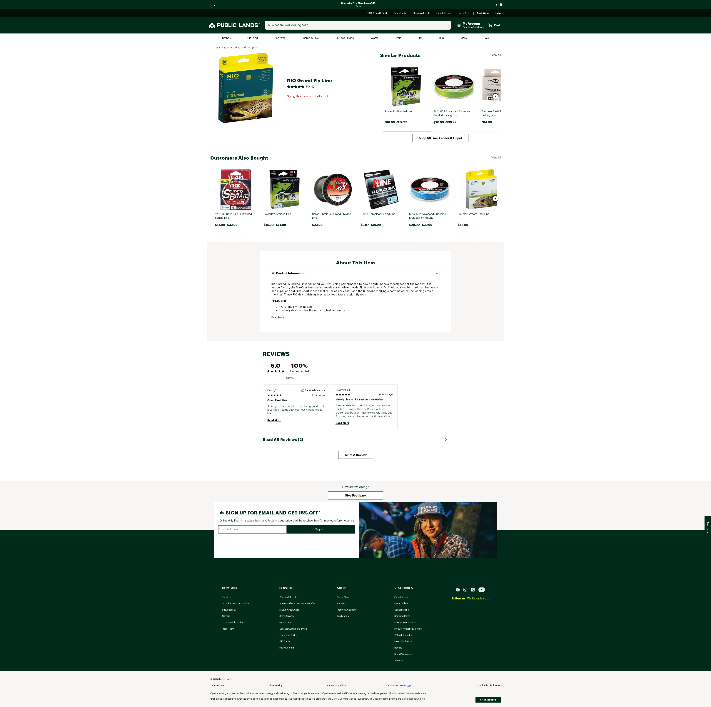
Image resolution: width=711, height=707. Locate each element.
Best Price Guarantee (405, 622)
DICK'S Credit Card (377, 13)
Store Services (286, 616)
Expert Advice (444, 13)
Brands (226, 38)
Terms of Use (217, 685)
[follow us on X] (474, 589)
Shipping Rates (402, 616)
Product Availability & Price (408, 629)
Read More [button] (277, 317)
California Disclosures (489, 685)
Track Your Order (288, 635)
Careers (226, 616)
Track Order (483, 13)
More (464, 38)
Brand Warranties (403, 654)
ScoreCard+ (400, 13)
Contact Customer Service (293, 629)
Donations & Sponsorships (235, 603)
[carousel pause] (501, 4)
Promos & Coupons (346, 610)
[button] (495, 96)
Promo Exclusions (403, 641)
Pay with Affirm (287, 648)
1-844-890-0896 (401, 693)
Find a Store (464, 13)
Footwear (281, 38)
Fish (420, 38)
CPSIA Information (403, 635)
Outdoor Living (345, 38)
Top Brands (343, 616)
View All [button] (496, 55)
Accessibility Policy (336, 685)
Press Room (228, 629)
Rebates (341, 603)
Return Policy (401, 603)
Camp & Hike (311, 38)
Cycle (398, 38)
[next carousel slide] (496, 4)
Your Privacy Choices (395, 685)
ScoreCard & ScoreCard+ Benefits (297, 603)
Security (398, 660)
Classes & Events (421, 13)
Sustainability (229, 610)
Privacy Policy (275, 685)
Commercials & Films (233, 622)
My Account (285, 622)
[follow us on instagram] (466, 589)
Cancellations (401, 610)
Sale (486, 38)
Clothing (252, 38)
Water (374, 38)
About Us (226, 597)
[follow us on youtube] (481, 589)
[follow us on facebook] (459, 589)
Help (498, 13)
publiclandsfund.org (414, 699)
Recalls (398, 648)
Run (442, 38)
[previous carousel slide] (214, 4)
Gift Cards (284, 641)
